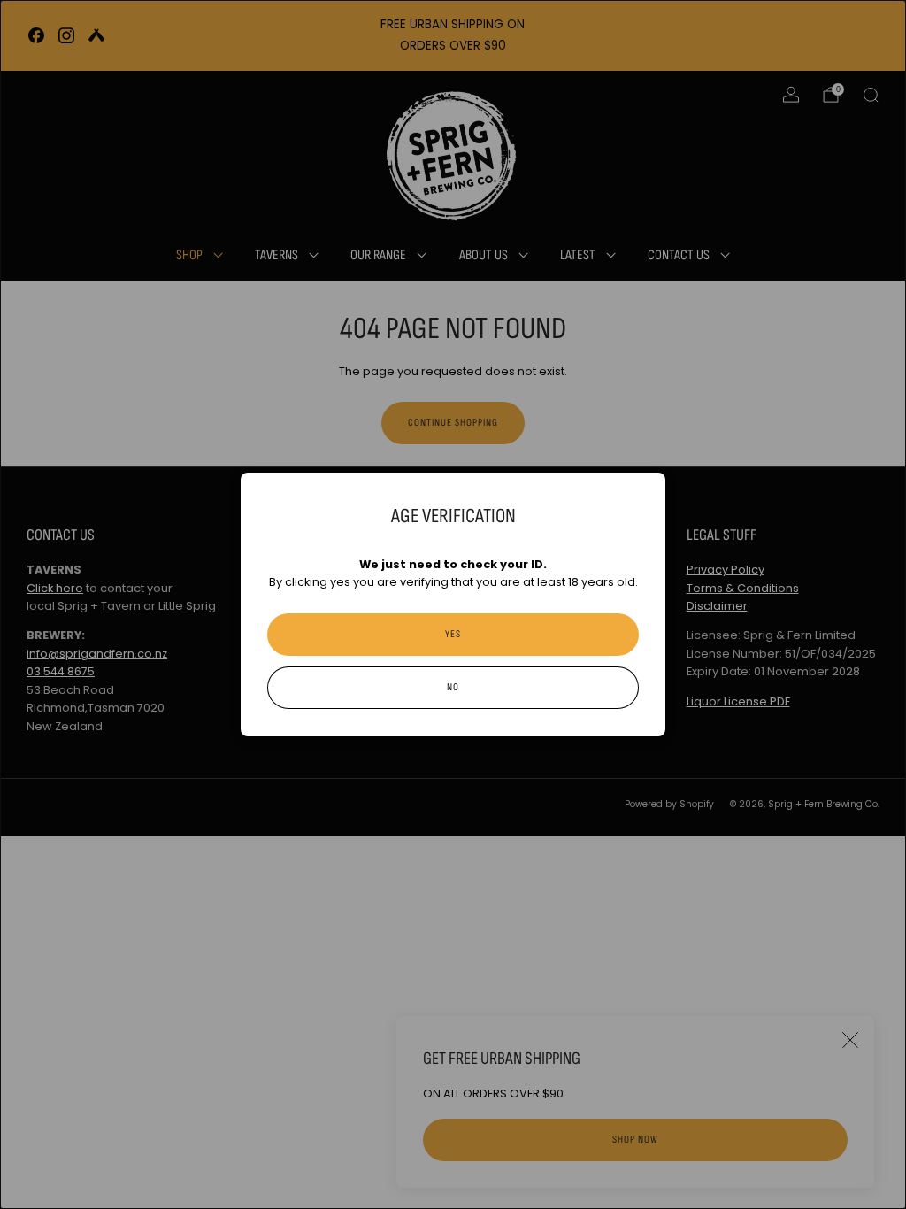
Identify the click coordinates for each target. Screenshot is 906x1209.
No (453, 687)
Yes (453, 634)
